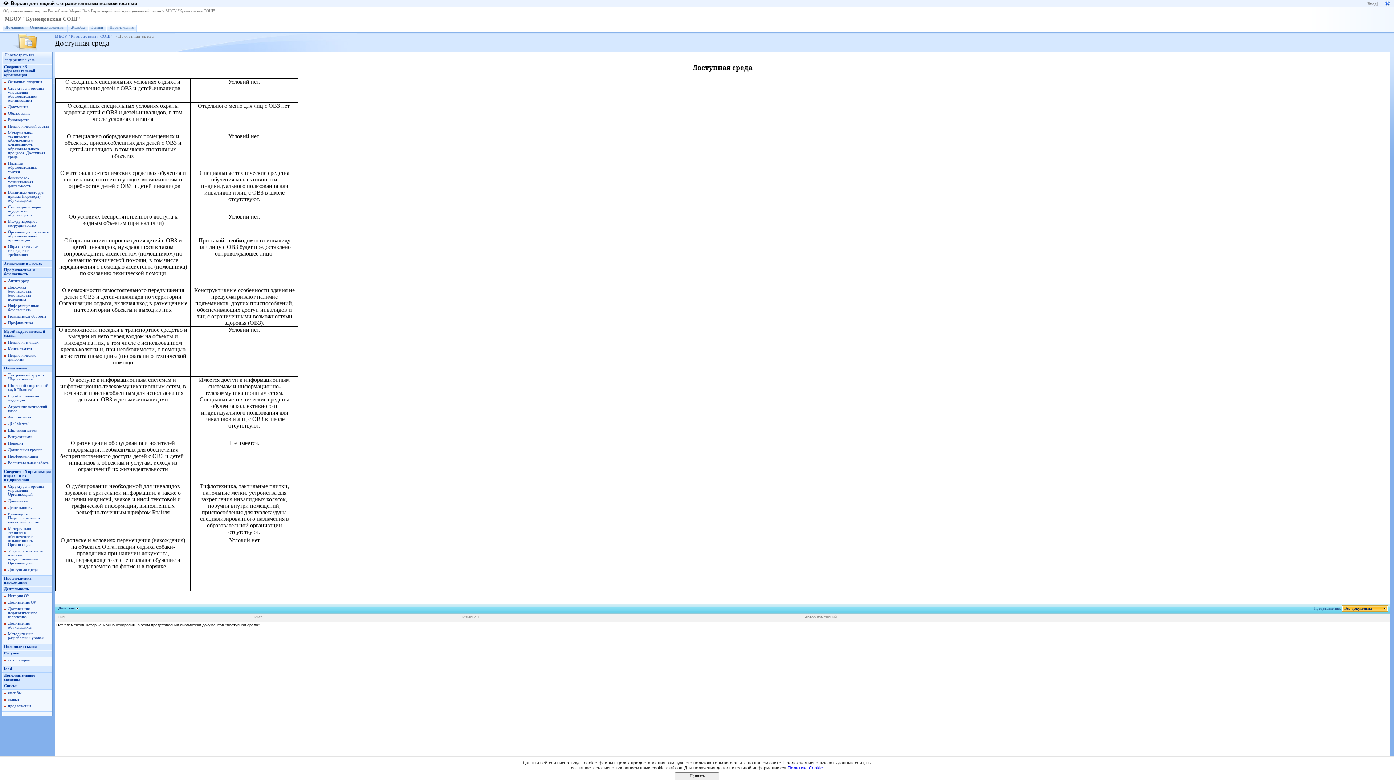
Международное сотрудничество (22, 224)
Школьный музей (22, 430)
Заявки (97, 27)
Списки (10, 686)
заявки (13, 699)
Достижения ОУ (22, 602)
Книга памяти (20, 349)
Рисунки (11, 653)
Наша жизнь (15, 368)
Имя (258, 617)
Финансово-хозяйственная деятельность (20, 182)
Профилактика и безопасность (19, 272)
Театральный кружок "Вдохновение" (26, 377)
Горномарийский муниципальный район (126, 11)
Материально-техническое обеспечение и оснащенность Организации (20, 537)
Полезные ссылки (20, 647)
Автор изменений (821, 617)
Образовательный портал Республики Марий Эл (45, 11)
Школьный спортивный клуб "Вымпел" (28, 388)
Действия (66, 608)
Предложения (122, 27)
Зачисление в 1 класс (23, 263)
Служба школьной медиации (23, 398)
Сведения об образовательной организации (19, 71)
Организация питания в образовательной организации (28, 236)
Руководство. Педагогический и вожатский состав (24, 518)
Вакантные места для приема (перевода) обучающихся (26, 197)
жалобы (14, 693)
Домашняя (14, 27)
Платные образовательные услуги (22, 167)
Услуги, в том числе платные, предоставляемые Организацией (25, 557)
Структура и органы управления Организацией (26, 491)
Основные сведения (47, 27)
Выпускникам (20, 437)
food (8, 669)
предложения (19, 706)
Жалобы (78, 27)
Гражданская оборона (27, 316)
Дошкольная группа (25, 450)
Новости (15, 443)
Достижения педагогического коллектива (22, 613)
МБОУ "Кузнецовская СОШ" (190, 11)
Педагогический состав (28, 126)
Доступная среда (23, 570)
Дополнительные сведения (19, 677)
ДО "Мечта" (18, 424)
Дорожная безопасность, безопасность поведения (20, 293)
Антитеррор (18, 281)
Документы (18, 107)
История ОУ (18, 596)
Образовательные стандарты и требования (23, 251)
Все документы (1358, 609)
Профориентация (23, 456)
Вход (1372, 4)
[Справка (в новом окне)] (1387, 3)
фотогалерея (19, 660)
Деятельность (20, 508)
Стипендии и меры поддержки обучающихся (24, 211)
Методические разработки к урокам (26, 636)
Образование (19, 113)
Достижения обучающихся (20, 625)
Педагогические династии (22, 358)
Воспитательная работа (28, 463)
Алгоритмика (19, 417)
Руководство (19, 120)
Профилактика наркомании (18, 580)
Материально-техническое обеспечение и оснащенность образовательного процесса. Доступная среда (26, 145)
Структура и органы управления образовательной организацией (26, 94)
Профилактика (20, 323)
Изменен (470, 617)
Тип (61, 617)
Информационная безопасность (23, 308)
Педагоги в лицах (23, 342)
